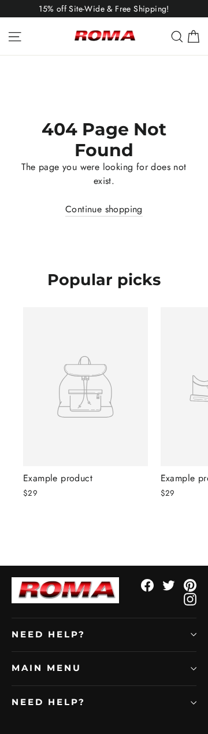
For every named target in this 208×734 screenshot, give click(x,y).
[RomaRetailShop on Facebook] (147, 584)
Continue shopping (104, 209)
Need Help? (49, 634)
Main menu (46, 668)
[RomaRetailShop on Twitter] (168, 584)
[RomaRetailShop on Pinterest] (190, 584)
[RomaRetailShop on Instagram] (190, 599)
